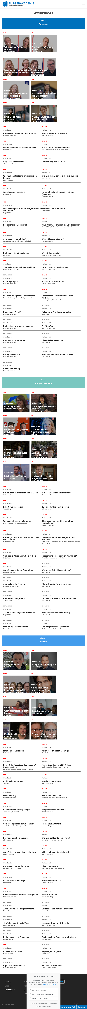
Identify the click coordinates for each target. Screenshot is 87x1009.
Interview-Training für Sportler (55, 923)
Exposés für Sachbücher (53, 965)
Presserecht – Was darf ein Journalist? (20, 133)
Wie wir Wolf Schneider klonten (56, 147)
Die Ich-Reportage (50, 866)
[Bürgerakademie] (19, 4)
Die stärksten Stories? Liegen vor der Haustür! (58, 538)
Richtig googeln (10, 281)
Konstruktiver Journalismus (54, 133)
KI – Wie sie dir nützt (12, 951)
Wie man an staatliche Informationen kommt (20, 177)
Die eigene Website (11, 354)
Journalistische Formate (14, 584)
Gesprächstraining (11, 369)
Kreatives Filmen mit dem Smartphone (20, 895)
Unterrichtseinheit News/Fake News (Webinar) (58, 193)
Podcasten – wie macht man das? (18, 326)
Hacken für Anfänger (51, 824)
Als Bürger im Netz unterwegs (55, 751)
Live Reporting (9, 795)
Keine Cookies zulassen (40, 998)
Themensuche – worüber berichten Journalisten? (57, 522)
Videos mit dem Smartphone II (55, 852)
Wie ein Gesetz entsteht (14, 192)
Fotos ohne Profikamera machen (57, 312)
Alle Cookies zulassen (39, 990)
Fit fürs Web (47, 326)
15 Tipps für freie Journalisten (55, 507)
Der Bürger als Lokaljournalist (55, 627)
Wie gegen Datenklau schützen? (56, 570)
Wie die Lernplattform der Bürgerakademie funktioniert (22, 209)
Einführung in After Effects (15, 627)
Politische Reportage (51, 795)
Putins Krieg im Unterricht (53, 162)
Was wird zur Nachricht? (53, 281)
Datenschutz (46, 984)
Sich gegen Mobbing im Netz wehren (19, 556)
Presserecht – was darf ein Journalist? (59, 556)
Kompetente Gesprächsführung (56, 612)
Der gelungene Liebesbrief (15, 225)
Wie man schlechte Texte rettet (56, 838)
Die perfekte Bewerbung (52, 340)
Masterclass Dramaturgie (14, 880)
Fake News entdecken (13, 507)
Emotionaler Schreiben (13, 751)
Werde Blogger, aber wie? (53, 239)
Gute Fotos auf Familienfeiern (55, 267)
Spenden (81, 1007)
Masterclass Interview (51, 880)
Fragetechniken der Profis (53, 810)
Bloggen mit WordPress (13, 312)
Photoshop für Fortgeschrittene (56, 584)
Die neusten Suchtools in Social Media (20, 493)
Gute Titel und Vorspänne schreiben (19, 852)
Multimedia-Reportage (13, 781)
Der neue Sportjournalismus (16, 838)
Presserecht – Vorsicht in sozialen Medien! (57, 297)
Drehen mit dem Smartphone (16, 253)
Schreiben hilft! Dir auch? (53, 208)
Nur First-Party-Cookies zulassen (43, 994)
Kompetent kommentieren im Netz (57, 354)
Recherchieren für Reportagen (17, 810)
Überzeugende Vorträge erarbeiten (57, 909)
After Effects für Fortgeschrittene (18, 909)
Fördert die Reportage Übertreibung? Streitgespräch (19, 766)
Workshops (9, 986)
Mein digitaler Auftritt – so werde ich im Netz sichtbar (21, 538)
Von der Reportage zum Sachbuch (18, 824)
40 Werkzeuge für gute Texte (16, 923)
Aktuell (8, 982)
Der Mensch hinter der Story (16, 866)
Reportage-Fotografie (51, 951)
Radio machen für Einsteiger (16, 937)
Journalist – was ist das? (14, 239)
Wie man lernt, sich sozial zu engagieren (60, 176)
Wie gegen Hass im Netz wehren (17, 521)
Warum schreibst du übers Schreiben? (20, 147)
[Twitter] (77, 1004)
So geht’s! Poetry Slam (13, 162)
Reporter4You (10, 990)
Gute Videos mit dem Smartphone (18, 570)
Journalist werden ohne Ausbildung (19, 267)
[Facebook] (74, 1004)
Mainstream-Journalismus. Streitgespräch (61, 225)
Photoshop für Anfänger (14, 340)
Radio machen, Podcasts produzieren (59, 937)
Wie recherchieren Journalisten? (56, 493)
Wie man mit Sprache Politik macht (19, 296)
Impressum (54, 984)
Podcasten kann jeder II (14, 598)
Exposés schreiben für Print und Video (59, 598)
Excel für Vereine (49, 895)
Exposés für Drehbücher (14, 965)
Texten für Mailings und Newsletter (19, 612)
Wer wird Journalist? (51, 253)
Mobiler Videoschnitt (51, 781)
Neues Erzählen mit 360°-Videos (56, 765)
